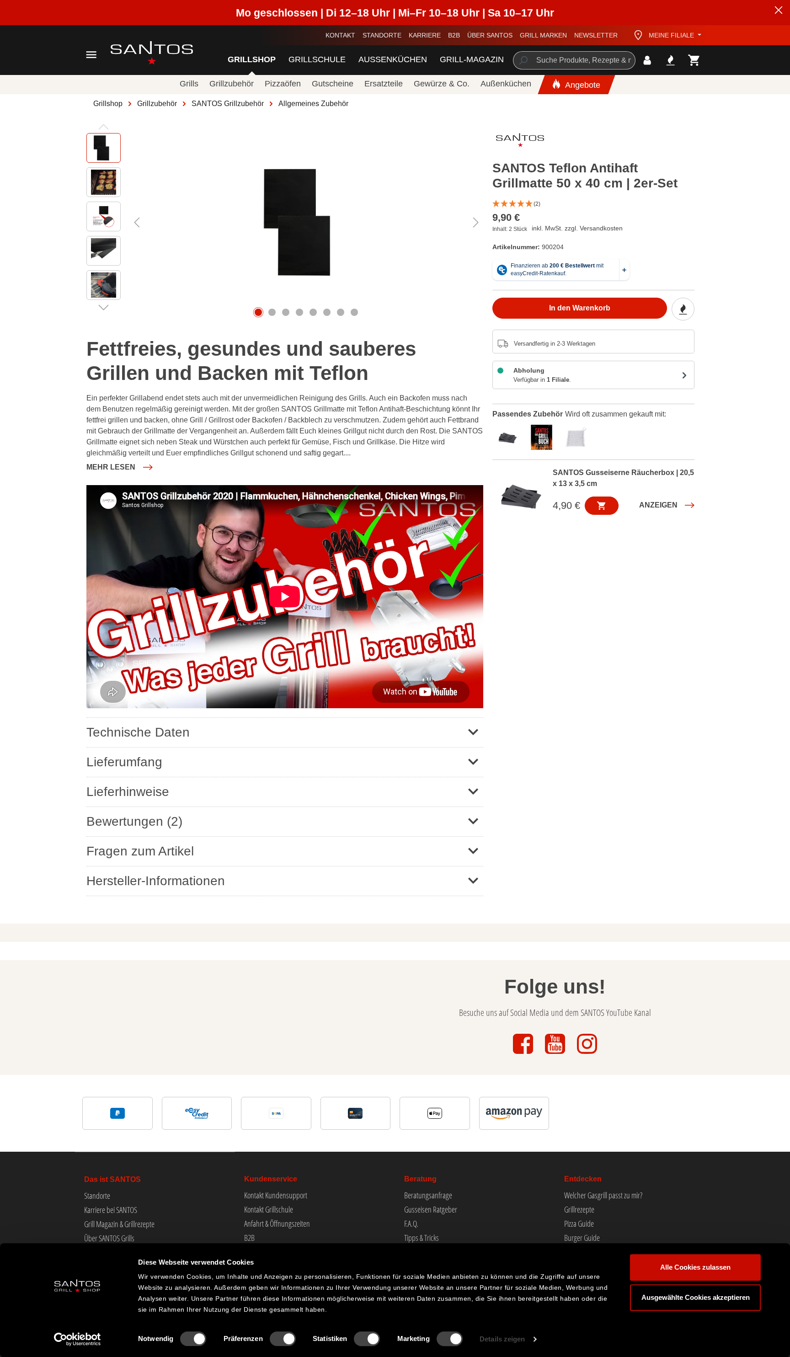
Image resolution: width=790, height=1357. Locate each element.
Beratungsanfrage (428, 1195)
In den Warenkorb (579, 308)
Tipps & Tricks (421, 1237)
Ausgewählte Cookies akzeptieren (695, 1297)
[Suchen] (523, 60)
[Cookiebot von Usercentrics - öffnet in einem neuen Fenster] (77, 1339)
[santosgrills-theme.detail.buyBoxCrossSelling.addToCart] (602, 506)
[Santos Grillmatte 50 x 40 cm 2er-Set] (306, 222)
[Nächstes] (476, 222)
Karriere (425, 35)
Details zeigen (502, 1339)
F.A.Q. (411, 1223)
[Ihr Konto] (647, 60)
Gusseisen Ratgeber (430, 1209)
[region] (284, 222)
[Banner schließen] (778, 11)
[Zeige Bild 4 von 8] (299, 312)
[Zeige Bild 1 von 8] (258, 312)
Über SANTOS (489, 35)
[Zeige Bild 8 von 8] (354, 312)
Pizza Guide (579, 1223)
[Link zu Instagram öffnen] (587, 1054)
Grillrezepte (579, 1209)
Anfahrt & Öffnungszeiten (277, 1223)
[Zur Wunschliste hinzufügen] (683, 309)
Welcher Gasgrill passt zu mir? (603, 1195)
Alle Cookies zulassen (695, 1267)
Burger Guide (582, 1237)
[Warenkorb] (694, 60)
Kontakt (340, 35)
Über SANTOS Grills (109, 1238)
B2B (454, 35)
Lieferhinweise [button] (127, 792)
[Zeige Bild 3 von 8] (285, 312)
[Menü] (91, 54)
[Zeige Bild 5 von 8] (313, 312)
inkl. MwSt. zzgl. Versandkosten (577, 228)
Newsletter (596, 35)
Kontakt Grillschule (268, 1209)
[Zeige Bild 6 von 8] (327, 312)
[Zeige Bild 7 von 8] (340, 312)
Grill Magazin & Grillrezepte (119, 1223)
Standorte (382, 35)
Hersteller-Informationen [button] (155, 881)
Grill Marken (543, 35)
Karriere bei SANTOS (110, 1209)
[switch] (283, 1338)
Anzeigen (658, 505)
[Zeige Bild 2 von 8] (272, 312)
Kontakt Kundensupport (275, 1195)
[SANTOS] (520, 142)
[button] (593, 204)
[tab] (509, 436)
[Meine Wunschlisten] (670, 60)
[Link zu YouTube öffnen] (556, 1054)
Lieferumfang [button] (124, 762)
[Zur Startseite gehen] (141, 52)
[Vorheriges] (137, 222)
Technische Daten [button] (138, 732)
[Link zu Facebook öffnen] (524, 1054)
